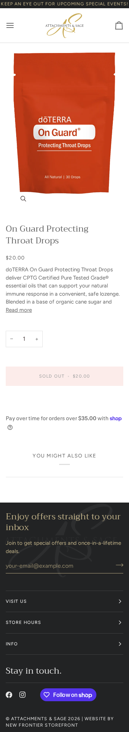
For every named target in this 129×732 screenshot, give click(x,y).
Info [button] (12, 643)
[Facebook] (9, 695)
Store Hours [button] (23, 622)
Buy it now (64, 400)
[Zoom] (64, 130)
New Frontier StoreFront (42, 725)
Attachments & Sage (39, 718)
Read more (19, 310)
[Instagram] (22, 695)
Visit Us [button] (16, 601)
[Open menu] (16, 25)
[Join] (117, 565)
